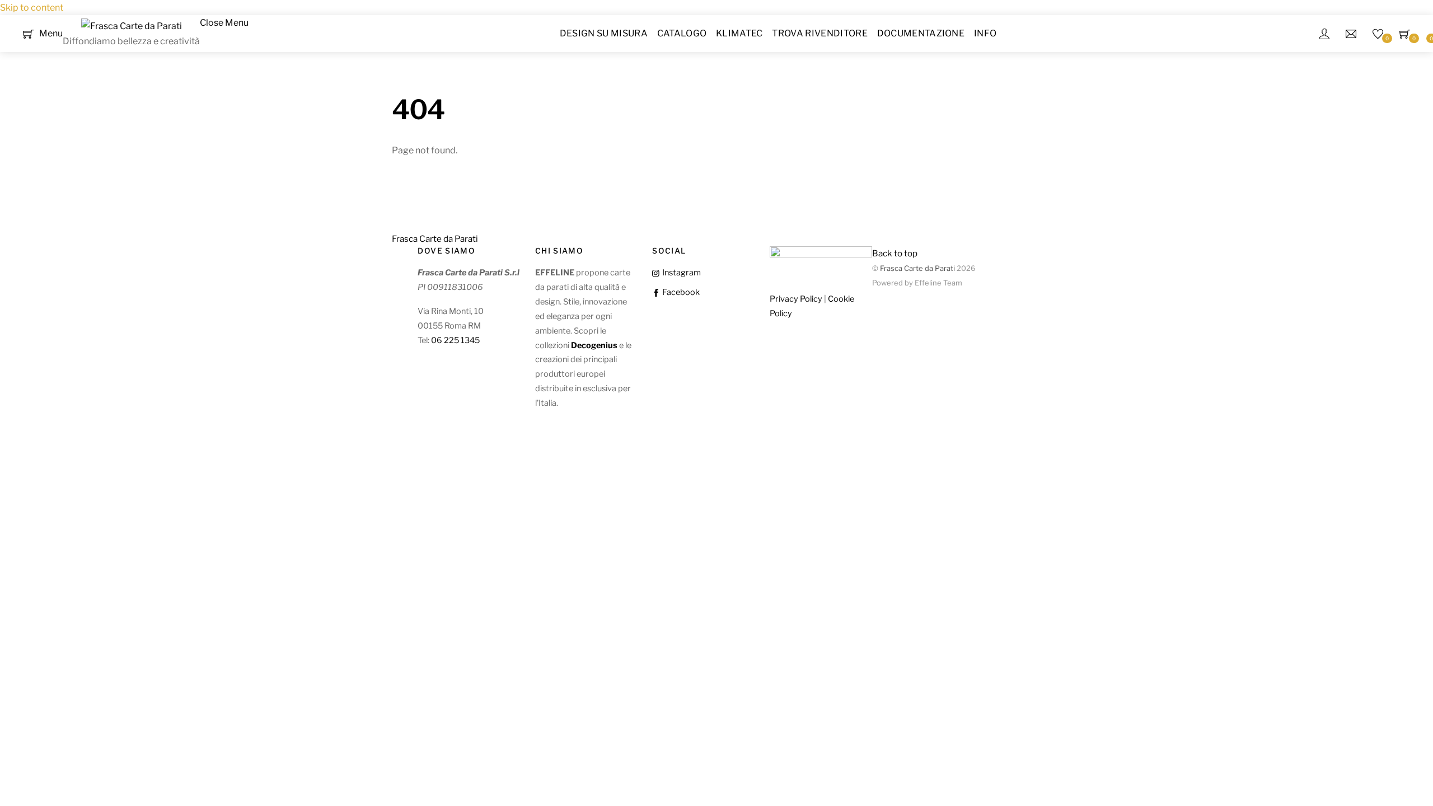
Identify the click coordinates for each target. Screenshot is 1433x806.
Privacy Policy (796, 299)
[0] (28, 32)
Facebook (680, 292)
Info (985, 33)
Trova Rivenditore (819, 33)
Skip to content (31, 7)
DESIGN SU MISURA (604, 33)
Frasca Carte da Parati (917, 268)
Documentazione (920, 33)
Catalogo (682, 33)
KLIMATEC (739, 33)
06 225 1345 (455, 340)
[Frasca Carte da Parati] (131, 26)
